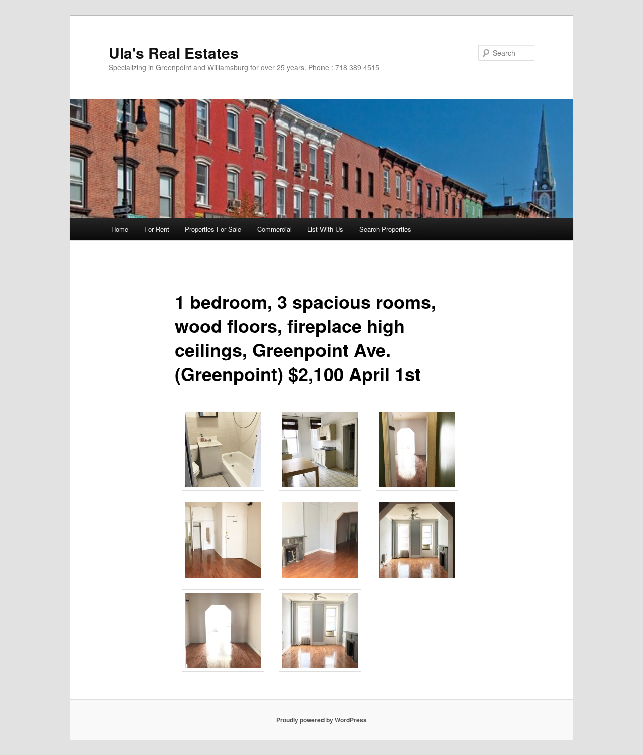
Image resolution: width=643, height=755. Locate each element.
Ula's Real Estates (174, 52)
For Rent (156, 229)
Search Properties (385, 229)
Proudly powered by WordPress (321, 719)
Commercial (274, 229)
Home (119, 229)
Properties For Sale (213, 229)
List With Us (325, 229)
